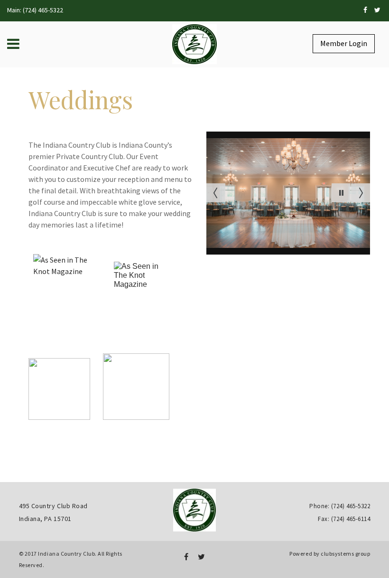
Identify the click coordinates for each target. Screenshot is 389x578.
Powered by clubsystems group (329, 553)
